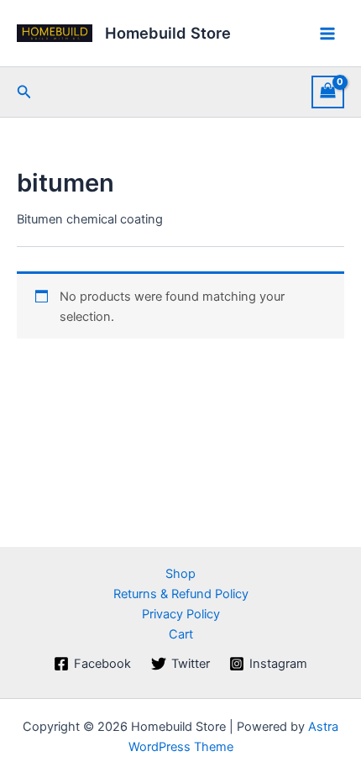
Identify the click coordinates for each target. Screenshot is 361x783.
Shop (180, 573)
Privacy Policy (181, 614)
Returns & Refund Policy (181, 594)
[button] (24, 91)
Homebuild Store (168, 33)
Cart (181, 634)
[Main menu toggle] (327, 33)
